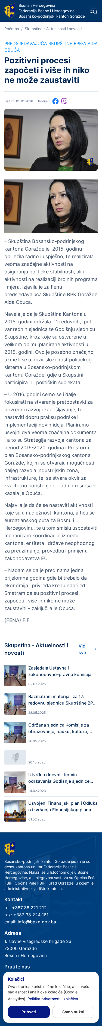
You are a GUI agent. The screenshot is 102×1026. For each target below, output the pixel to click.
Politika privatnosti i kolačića (52, 998)
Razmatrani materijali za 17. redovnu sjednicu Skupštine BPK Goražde (62, 700)
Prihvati (28, 1011)
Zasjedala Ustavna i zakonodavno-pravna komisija (59, 671)
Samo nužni (73, 1011)
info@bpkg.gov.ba (37, 921)
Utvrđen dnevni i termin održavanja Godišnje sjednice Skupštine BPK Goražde (58, 778)
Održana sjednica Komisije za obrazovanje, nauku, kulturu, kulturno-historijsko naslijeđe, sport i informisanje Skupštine (59, 728)
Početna (11, 28)
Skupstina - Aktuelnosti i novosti (53, 28)
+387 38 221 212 (29, 907)
